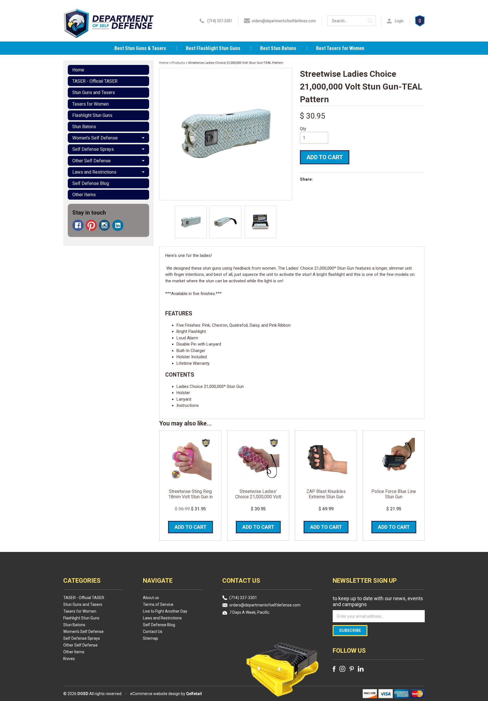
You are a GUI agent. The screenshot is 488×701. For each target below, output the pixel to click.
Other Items (84, 194)
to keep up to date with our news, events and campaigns (378, 601)
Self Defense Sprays (93, 149)
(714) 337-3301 (219, 20)
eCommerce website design (155, 693)
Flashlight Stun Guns (92, 115)
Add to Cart (324, 157)
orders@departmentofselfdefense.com (284, 20)
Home (78, 70)
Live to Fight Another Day (165, 611)
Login (399, 21)
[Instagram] (104, 225)
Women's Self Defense (95, 138)
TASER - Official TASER (94, 81)
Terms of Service (158, 604)
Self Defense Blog (90, 183)
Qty (303, 128)
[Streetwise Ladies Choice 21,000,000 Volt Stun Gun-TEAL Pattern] (191, 222)
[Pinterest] (91, 225)
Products (178, 63)
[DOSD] (109, 30)
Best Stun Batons (278, 48)
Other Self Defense (91, 160)
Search (370, 21)
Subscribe (350, 630)
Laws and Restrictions (94, 172)
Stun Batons (84, 126)
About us (151, 597)
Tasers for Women (90, 104)
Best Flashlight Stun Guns (213, 48)
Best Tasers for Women (340, 48)
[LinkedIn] (117, 225)
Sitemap (150, 638)
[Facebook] (78, 225)
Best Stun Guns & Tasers (140, 48)
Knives (69, 658)
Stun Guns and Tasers (93, 92)
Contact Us (152, 631)
